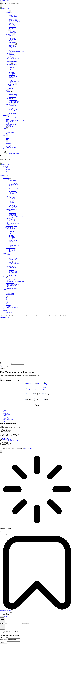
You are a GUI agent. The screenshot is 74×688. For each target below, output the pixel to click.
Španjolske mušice (13, 262)
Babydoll (11, 235)
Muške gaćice (12, 249)
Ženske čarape (12, 239)
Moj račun (5, 166)
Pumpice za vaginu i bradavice (13, 223)
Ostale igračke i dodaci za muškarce (17, 217)
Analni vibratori (12, 204)
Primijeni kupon (25, 623)
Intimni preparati (12, 275)
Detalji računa (9, 171)
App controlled (12, 193)
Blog (4, 308)
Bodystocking (12, 231)
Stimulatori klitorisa (13, 187)
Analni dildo (11, 202)
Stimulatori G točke (13, 184)
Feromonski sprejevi (13, 264)
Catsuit (10, 229)
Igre (7, 297)
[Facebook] (18, 157)
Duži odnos (11, 270)
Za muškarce (12, 219)
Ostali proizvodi (9, 266)
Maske (7, 280)
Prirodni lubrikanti (13, 258)
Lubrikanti (8, 254)
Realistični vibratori (13, 183)
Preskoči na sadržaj (4, 0)
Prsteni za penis (12, 211)
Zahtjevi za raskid (10, 173)
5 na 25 (7, 302)
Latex (7, 290)
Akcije (4, 301)
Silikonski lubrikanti (13, 257)
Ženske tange (12, 237)
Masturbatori (11, 210)
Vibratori (8, 179)
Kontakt (5, 310)
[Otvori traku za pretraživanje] (0, 362)
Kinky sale (8, 306)
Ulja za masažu (12, 267)
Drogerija (5, 253)
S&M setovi (8, 286)
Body (10, 233)
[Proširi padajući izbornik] (10, 178)
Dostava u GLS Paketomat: (12, 633)
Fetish (4, 289)
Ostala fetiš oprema (10, 294)
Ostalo (4, 296)
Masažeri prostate (13, 206)
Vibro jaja (11, 189)
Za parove (11, 194)
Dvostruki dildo (12, 198)
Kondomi (11, 274)
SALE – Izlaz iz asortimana (12, 307)
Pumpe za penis (12, 215)
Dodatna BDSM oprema (11, 288)
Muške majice (12, 250)
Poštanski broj (3, 642)
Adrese (7, 170)
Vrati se (2, 622)
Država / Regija (3, 637)
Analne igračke (9, 200)
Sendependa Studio (28, 448)
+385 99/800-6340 (13, 157)
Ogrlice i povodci (10, 283)
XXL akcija (8, 305)
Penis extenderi (12, 214)
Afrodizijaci (8, 261)
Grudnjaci (11, 244)
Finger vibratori (12, 191)
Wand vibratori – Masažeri (15, 188)
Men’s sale (8, 303)
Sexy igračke (6, 178)
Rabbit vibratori (12, 182)
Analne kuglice (12, 205)
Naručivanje (5, 413)
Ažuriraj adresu (4, 643)
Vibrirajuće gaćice (13, 192)
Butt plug (11, 201)
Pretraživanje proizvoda (5, 159)
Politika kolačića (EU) (8, 419)
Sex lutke (8, 224)
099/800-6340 (5, 438)
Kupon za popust (4, 623)
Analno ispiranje (12, 207)
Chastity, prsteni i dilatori (11, 285)
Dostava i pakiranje (7, 411)
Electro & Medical (10, 293)
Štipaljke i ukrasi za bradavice (12, 284)
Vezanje (7, 277)
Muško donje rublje (10, 248)
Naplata (6, 616)
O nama (5, 410)
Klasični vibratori (13, 180)
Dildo (7, 196)
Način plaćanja (6, 414)
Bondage (5, 276)
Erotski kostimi (9, 292)
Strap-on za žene (12, 220)
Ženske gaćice (12, 236)
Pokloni (7, 298)
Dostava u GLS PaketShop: (12, 631)
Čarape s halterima (13, 240)
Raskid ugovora (6, 417)
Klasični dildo (12, 197)
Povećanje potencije (13, 268)
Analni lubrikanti (12, 259)
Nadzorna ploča (9, 167)
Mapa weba (5, 421)
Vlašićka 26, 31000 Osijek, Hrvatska (12, 440)
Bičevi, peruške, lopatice (11, 279)
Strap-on (8, 218)
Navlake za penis (12, 213)
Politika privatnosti (7, 418)
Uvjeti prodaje (6, 415)
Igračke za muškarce (10, 209)
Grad (1, 640)
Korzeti (10, 232)
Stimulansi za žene (13, 271)
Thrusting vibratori (13, 185)
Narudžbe (8, 169)
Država (2, 639)
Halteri (10, 246)
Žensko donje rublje (10, 228)
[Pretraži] (1, 163)
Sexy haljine (11, 241)
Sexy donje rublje (7, 227)
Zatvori (2, 616)
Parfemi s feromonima (14, 263)
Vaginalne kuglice (10, 222)
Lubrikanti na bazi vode (14, 255)
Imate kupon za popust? (5, 610)
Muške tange (12, 251)
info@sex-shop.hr (5, 157)
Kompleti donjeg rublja (14, 245)
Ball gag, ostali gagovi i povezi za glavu (15, 281)
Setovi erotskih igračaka (11, 226)
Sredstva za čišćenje (13, 272)
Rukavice (11, 242)
